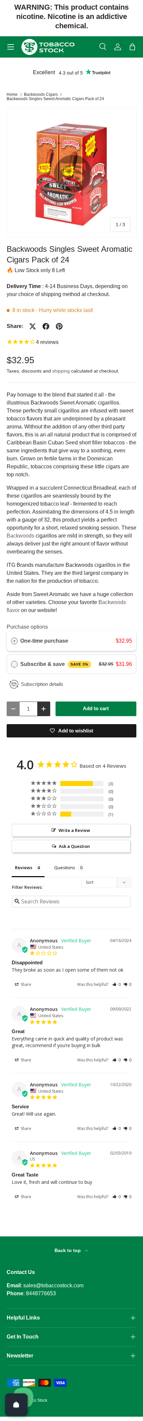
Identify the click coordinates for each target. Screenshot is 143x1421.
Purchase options (27, 627)
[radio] (14, 641)
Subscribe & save (54, 664)
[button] (132, 47)
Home (12, 94)
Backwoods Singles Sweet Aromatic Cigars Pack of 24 (55, 99)
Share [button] (25, 984)
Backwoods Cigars (41, 94)
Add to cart (96, 708)
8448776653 (41, 1293)
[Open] (16, 1404)
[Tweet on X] (32, 326)
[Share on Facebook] (46, 326)
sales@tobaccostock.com (53, 1285)
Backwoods (20, 536)
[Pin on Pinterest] (59, 326)
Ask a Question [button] (74, 846)
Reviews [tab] (23, 867)
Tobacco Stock (34, 1400)
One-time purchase (44, 641)
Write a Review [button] (74, 830)
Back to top (68, 1250)
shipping (61, 371)
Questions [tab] (64, 867)
